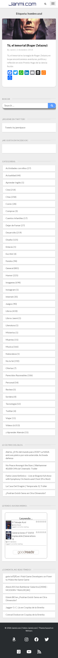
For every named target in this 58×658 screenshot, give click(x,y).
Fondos (9, 261)
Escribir (9, 253)
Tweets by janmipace (15, 127)
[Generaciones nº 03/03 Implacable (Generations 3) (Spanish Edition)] (8, 536)
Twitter (9, 411)
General (9, 268)
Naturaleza (11, 353)
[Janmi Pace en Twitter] (47, 638)
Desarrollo (11, 232)
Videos (9, 425)
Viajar (8, 418)
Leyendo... (26, 518)
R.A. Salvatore (12, 542)
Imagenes (10, 282)
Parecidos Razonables (16, 375)
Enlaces (9, 246)
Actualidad (11, 175)
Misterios (10, 332)
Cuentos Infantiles (14, 218)
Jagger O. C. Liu (13, 607)
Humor (9, 275)
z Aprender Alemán (15, 432)
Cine (8, 189)
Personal (10, 382)
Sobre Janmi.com (29, 628)
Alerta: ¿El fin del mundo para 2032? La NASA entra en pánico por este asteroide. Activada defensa (27, 455)
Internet (9, 296)
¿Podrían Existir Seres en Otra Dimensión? (26, 493)
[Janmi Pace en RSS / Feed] (39, 650)
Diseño (9, 239)
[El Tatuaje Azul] (8, 526)
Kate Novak (17, 525)
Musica (9, 346)
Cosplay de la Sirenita (34, 607)
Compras (10, 211)
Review (9, 389)
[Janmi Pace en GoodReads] (18, 650)
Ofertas (9, 368)
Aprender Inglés (13, 182)
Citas (8, 196)
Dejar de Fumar (13, 225)
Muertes (10, 339)
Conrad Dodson (13, 614)
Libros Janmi (12, 318)
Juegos (9, 303)
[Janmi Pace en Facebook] (36, 638)
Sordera (9, 396)
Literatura (10, 325)
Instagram (10, 289)
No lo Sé (10, 361)
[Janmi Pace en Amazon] (13, 638)
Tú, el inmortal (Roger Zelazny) (27, 45)
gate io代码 (11, 576)
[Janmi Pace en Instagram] (26, 638)
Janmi (12, 49)
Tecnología (11, 403)
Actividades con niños (16, 168)
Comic (9, 203)
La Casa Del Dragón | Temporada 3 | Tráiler (26, 486)
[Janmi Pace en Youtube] (29, 650)
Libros (9, 311)
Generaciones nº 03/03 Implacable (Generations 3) (24, 535)
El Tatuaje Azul (19, 522)
